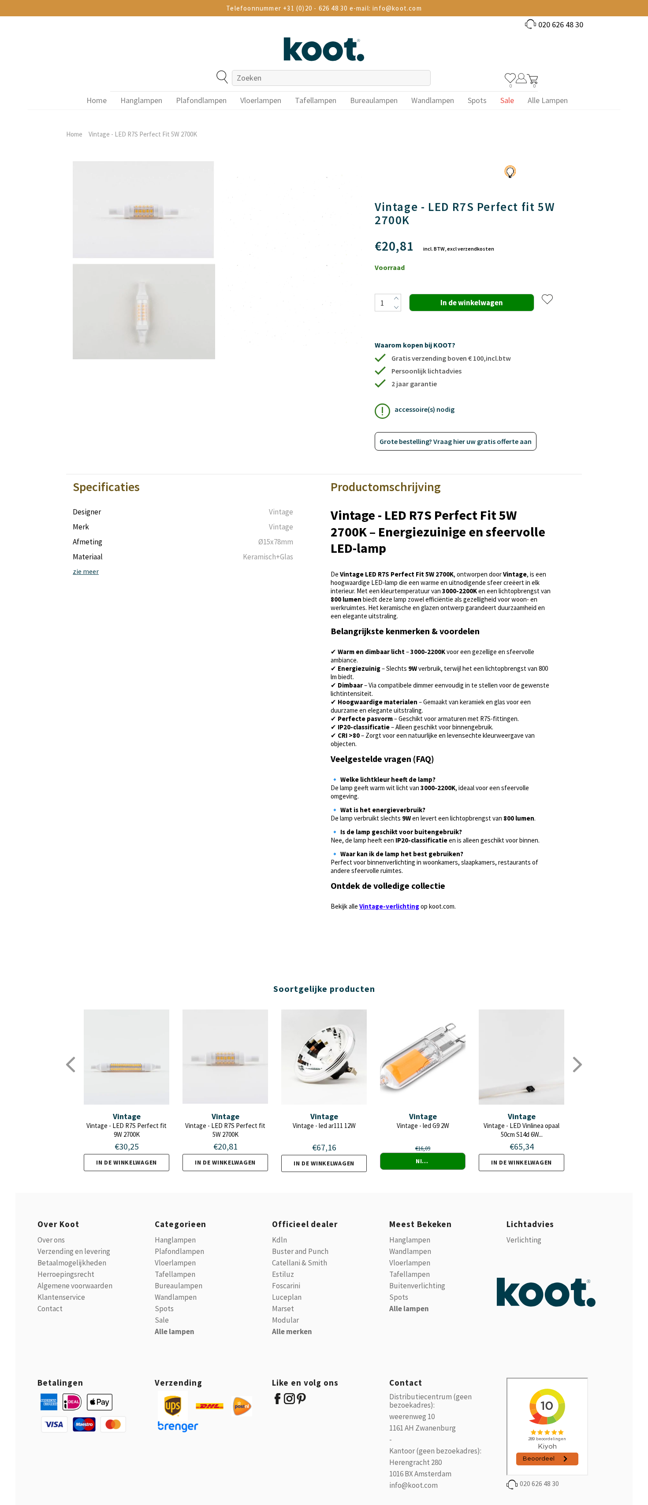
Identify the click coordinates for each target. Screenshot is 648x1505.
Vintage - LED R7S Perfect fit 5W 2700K (225, 1130)
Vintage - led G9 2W (423, 1125)
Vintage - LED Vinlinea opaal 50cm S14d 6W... (521, 1130)
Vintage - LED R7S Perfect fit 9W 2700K (126, 1130)
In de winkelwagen (126, 1162)
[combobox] (331, 78)
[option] (144, 260)
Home (74, 134)
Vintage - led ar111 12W (324, 1125)
